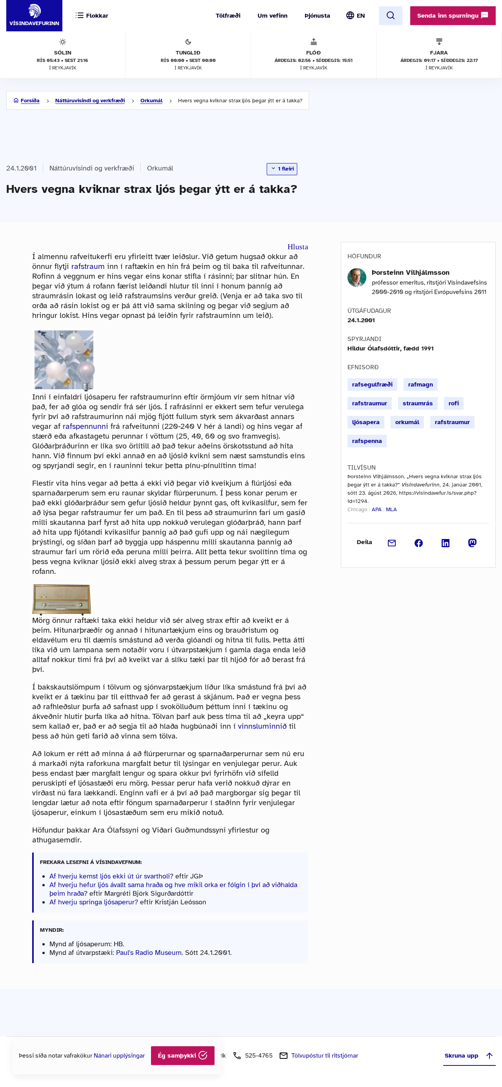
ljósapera (366, 422)
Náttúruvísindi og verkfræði (90, 100)
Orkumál (151, 100)
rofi (454, 403)
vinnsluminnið (262, 726)
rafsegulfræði (372, 384)
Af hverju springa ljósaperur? (93, 902)
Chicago (357, 509)
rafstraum (88, 266)
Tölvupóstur (324, 1056)
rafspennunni (85, 426)
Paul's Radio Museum (149, 952)
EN (361, 16)
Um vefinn (272, 16)
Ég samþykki (178, 1056)
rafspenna (367, 441)
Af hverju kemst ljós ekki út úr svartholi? (111, 876)
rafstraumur (369, 403)
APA (377, 509)
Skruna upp (461, 1056)
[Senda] (392, 542)
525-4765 (259, 1056)
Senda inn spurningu (448, 16)
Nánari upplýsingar (119, 1056)
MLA (391, 509)
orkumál (407, 422)
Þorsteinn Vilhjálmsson (410, 272)
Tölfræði (228, 16)
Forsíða (30, 100)
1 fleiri (285, 168)
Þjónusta (317, 16)
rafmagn (420, 384)
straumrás (418, 403)
